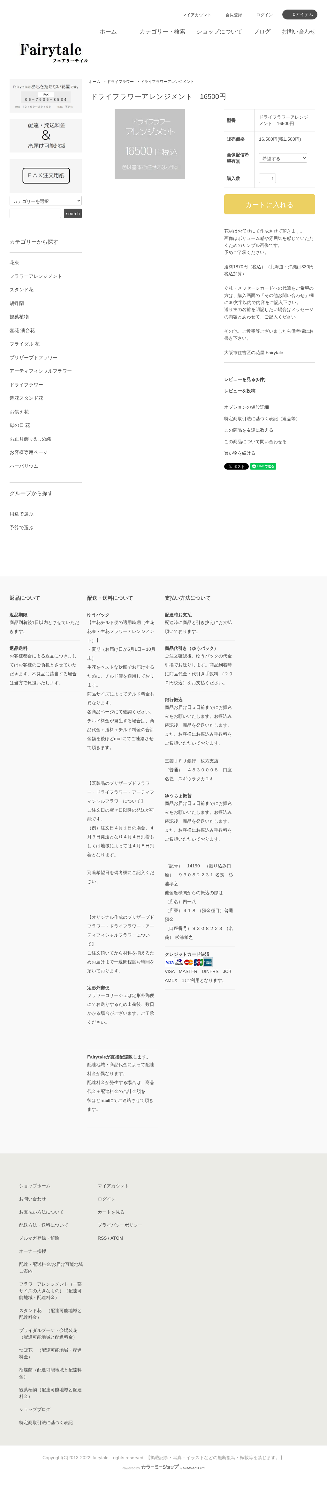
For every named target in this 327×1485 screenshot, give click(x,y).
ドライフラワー (120, 81)
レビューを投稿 (239, 390)
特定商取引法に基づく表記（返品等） (262, 418)
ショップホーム (34, 1185)
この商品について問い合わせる (255, 441)
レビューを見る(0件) (245, 379)
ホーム (108, 31)
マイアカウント (196, 14)
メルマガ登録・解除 (39, 1238)
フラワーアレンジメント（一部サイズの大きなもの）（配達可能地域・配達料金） (50, 1290)
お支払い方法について (41, 1211)
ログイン (264, 14)
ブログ (261, 31)
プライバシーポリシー (120, 1225)
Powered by (131, 1468)
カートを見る (111, 1211)
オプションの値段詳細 (246, 407)
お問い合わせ (298, 31)
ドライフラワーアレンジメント (167, 81)
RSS (102, 1238)
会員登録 (233, 14)
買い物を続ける (239, 453)
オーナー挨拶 (32, 1251)
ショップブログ (34, 1409)
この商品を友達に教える (248, 430)
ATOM (116, 1238)
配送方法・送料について (43, 1225)
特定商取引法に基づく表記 (46, 1422)
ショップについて (219, 31)
